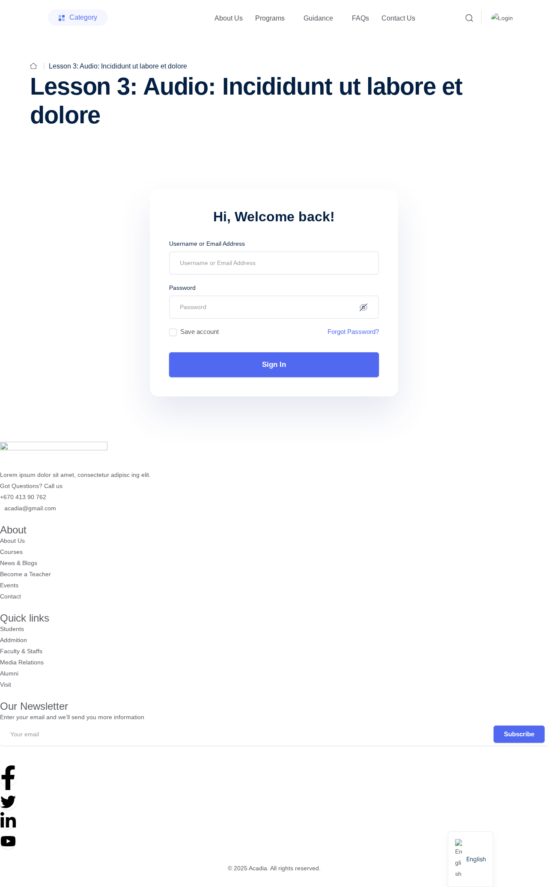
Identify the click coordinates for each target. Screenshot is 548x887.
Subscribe (519, 734)
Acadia (258, 868)
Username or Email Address (207, 243)
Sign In (274, 364)
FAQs (360, 18)
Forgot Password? (353, 331)
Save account (199, 331)
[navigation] (470, 859)
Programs (270, 18)
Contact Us (398, 18)
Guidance (318, 18)
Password (182, 287)
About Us (228, 18)
